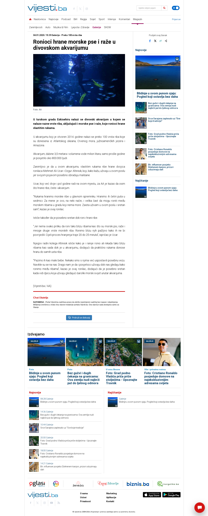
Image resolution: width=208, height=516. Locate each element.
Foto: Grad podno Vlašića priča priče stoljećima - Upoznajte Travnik (163, 136)
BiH (75, 19)
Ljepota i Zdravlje (80, 27)
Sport (102, 19)
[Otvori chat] (200, 507)
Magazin (137, 19)
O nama (84, 493)
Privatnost (85, 501)
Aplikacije (111, 497)
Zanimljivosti (35, 27)
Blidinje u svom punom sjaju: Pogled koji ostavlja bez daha (157, 94)
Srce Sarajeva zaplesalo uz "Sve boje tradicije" (164, 119)
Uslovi (83, 497)
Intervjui (112, 19)
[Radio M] (36, 483)
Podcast (66, 19)
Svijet (93, 19)
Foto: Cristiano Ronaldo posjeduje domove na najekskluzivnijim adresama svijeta (162, 153)
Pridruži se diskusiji (81, 317)
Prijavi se (176, 19)
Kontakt (110, 501)
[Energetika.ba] (169, 483)
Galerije (96, 27)
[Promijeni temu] (176, 8)
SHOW (107, 27)
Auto (47, 27)
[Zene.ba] (78, 483)
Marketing (111, 493)
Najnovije (53, 19)
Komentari (124, 19)
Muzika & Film (60, 27)
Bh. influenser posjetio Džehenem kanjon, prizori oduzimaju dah (161, 167)
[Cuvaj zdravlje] (108, 483)
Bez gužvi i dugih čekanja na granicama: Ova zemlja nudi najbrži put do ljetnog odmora (163, 105)
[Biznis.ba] (138, 483)
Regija (83, 19)
